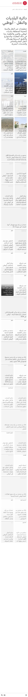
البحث (1, 695)
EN (4, 695)
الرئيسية (25, 9)
